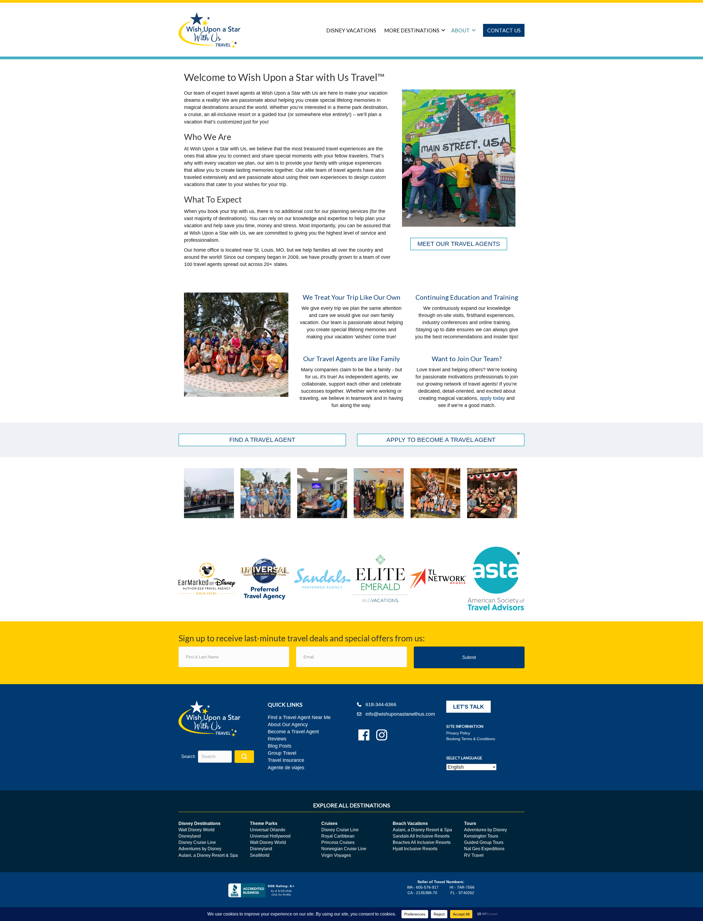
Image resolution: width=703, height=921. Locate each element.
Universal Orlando (267, 829)
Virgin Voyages (336, 855)
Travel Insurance (286, 760)
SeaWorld (259, 855)
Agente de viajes (286, 767)
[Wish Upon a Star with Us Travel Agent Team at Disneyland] (266, 493)
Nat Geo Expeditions (484, 848)
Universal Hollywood (270, 836)
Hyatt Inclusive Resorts (415, 848)
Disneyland (189, 836)
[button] (443, 30)
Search (188, 756)
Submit (469, 657)
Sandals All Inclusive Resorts (421, 836)
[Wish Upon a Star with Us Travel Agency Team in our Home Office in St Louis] (322, 493)
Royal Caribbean (338, 836)
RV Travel (474, 855)
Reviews (277, 739)
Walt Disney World (196, 829)
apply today (492, 398)
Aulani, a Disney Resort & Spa (208, 855)
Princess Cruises (338, 842)
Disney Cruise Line (197, 842)
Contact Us (504, 30)
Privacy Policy (458, 733)
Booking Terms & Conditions (470, 739)
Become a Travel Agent (293, 731)
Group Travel (282, 753)
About (460, 30)
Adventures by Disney (199, 848)
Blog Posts (279, 746)
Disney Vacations (351, 30)
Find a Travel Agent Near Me (299, 717)
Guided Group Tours (483, 842)
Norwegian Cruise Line (343, 848)
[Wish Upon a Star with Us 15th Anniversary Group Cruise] (436, 493)
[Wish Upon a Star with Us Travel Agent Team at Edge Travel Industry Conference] (379, 493)
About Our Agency (288, 724)
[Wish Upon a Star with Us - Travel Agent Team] (209, 493)
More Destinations (411, 30)
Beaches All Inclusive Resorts (422, 842)
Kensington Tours (481, 836)
